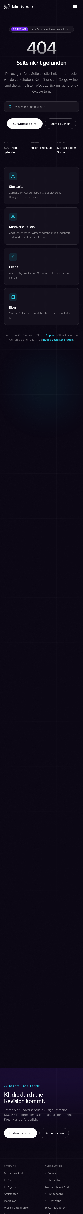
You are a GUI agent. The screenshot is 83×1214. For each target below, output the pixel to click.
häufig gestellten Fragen (58, 339)
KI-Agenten (11, 1187)
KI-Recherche (53, 1200)
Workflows (10, 1200)
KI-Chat (9, 1180)
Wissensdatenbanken (17, 1207)
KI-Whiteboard (54, 1193)
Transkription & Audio (58, 1187)
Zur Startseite (22, 123)
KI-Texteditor (53, 1180)
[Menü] (75, 6)
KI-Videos (50, 1173)
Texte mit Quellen (55, 1207)
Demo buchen (60, 123)
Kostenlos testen (20, 1133)
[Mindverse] (18, 6)
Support (51, 335)
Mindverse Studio (14, 1173)
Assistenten (11, 1193)
